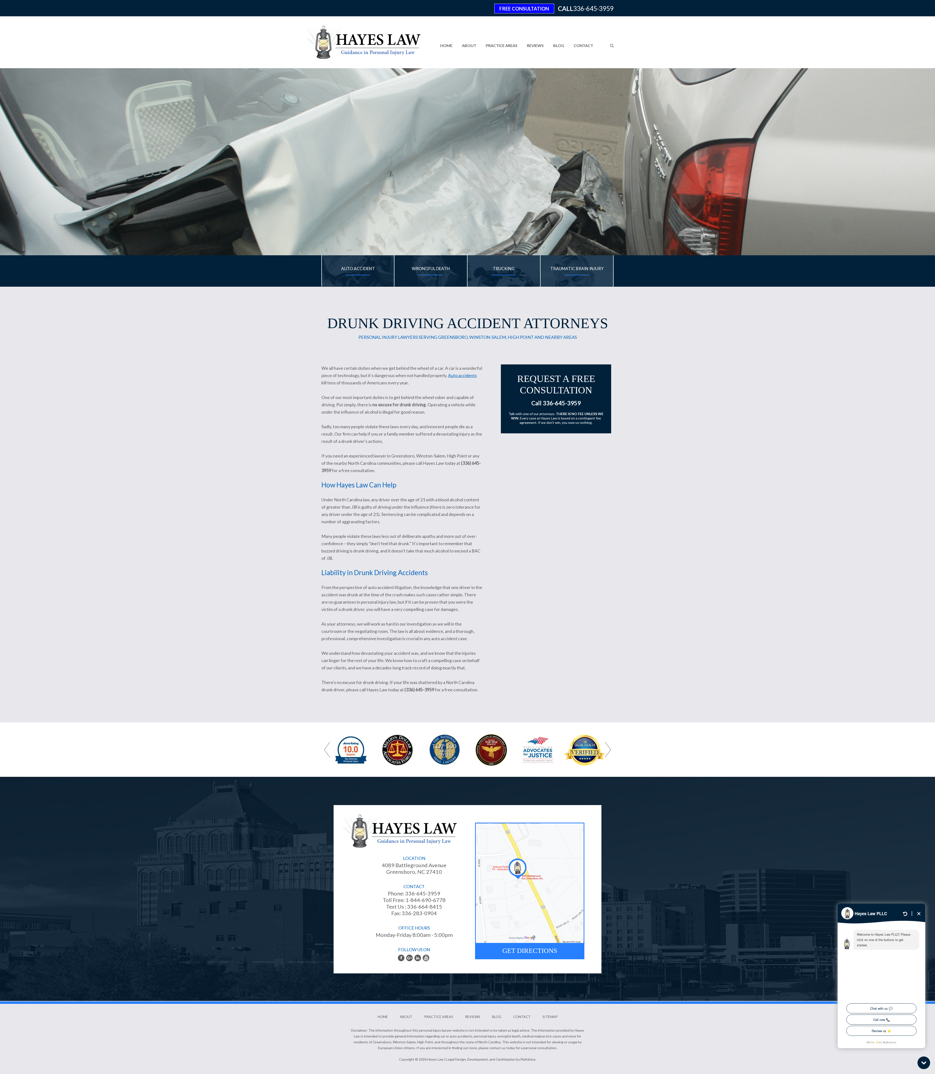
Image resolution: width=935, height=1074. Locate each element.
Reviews (535, 45)
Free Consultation (524, 8)
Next (608, 750)
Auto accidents (462, 375)
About (469, 45)
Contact (583, 45)
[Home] (359, 38)
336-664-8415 (424, 906)
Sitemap (550, 1017)
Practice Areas (501, 45)
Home (446, 45)
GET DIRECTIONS (529, 950)
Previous (327, 750)
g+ (409, 958)
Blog (558, 45)
